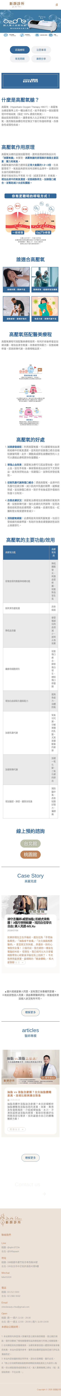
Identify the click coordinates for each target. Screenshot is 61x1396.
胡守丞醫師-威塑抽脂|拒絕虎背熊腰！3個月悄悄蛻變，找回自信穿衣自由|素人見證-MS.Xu (29, 922)
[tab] (20, 50)
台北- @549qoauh (10, 1251)
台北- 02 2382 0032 (10, 1296)
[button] (56, 4)
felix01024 (6, 1277)
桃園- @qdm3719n (10, 1247)
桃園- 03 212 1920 (10, 1292)
